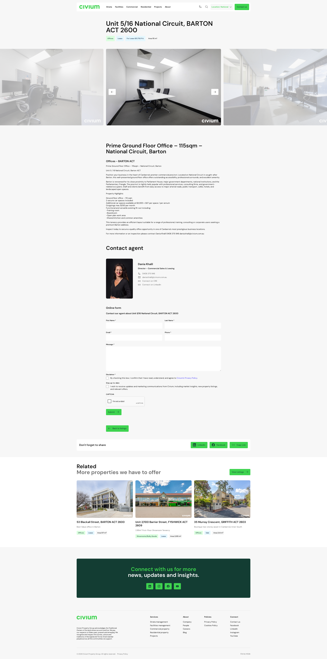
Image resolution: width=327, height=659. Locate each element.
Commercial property (159, 629)
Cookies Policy (211, 625)
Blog (185, 632)
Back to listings (119, 428)
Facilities (119, 7)
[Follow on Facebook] (168, 586)
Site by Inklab (245, 654)
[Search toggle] (206, 7)
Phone (168, 332)
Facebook (234, 625)
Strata (109, 7)
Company (187, 622)
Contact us (242, 7)
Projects (158, 7)
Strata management (159, 622)
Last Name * (169, 320)
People (186, 625)
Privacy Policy (210, 622)
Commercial (132, 7)
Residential (146, 7)
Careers (186, 629)
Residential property (159, 632)
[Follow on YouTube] (177, 586)
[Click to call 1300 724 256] (200, 6)
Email (109, 332)
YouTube (234, 636)
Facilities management (160, 625)
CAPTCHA (110, 394)
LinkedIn (234, 629)
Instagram (234, 632)
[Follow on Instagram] (158, 586)
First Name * (111, 320)
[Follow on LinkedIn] (149, 586)
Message (110, 344)
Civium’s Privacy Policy (187, 378)
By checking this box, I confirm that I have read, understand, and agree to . (153, 378)
